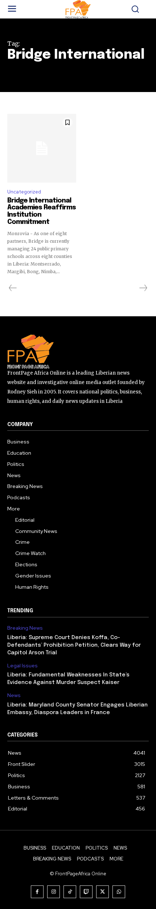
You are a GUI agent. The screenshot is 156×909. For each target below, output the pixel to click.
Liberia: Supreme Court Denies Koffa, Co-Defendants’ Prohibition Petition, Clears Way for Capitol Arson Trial (74, 645)
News (14, 695)
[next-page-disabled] (143, 288)
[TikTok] (69, 891)
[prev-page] (13, 288)
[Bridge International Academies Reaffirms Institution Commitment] (41, 148)
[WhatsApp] (118, 891)
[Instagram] (53, 891)
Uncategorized (24, 192)
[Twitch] (86, 891)
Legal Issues (22, 666)
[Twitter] (102, 891)
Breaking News (25, 628)
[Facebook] (37, 891)
